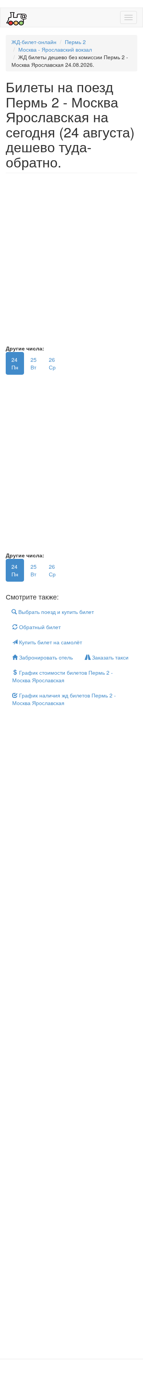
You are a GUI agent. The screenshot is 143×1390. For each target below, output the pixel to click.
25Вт (34, 363)
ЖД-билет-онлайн (33, 42)
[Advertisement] (71, 262)
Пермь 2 (75, 42)
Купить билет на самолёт (50, 642)
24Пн (14, 363)
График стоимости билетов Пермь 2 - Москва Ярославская (62, 676)
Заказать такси (109, 657)
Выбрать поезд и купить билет (55, 611)
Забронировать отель (45, 657)
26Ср (52, 363)
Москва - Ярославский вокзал (55, 49)
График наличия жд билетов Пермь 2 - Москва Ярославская (64, 699)
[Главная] (16, 17)
